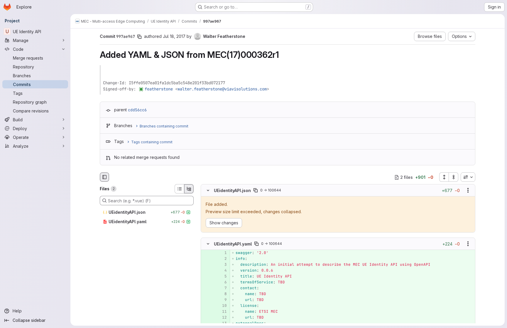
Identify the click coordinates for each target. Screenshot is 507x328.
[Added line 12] (222, 317)
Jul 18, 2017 (174, 36)
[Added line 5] (222, 276)
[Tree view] (189, 189)
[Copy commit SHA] (139, 36)
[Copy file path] (255, 190)
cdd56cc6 (137, 109)
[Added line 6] (222, 282)
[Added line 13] (222, 323)
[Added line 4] (222, 270)
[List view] (179, 189)
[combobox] (468, 177)
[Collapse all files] (453, 177)
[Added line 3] (222, 265)
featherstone (159, 89)
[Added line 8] (222, 294)
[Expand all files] (444, 177)
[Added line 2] (222, 259)
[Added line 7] (222, 288)
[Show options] (467, 190)
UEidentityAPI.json (232, 190)
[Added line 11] (222, 311)
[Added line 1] (222, 253)
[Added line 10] (222, 306)
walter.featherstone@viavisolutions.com (222, 89)
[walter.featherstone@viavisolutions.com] (141, 89)
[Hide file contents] (208, 190)
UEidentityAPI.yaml (233, 243)
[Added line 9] (222, 300)
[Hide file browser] (104, 177)
